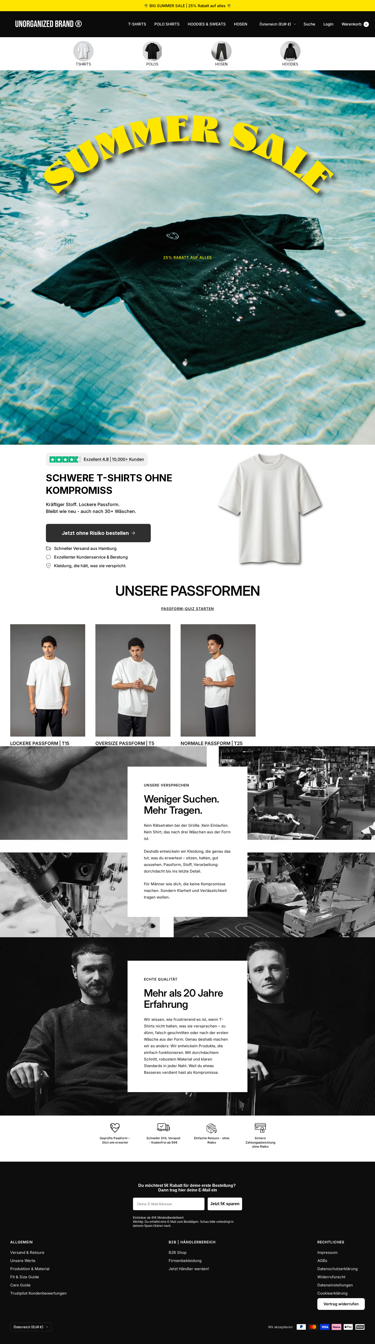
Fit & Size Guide (24, 1276)
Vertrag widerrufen (341, 1303)
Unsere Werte (22, 1260)
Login (328, 24)
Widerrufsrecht (331, 1276)
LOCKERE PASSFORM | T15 (39, 743)
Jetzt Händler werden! (189, 1268)
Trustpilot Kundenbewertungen (38, 1293)
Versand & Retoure (27, 1252)
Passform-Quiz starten (187, 608)
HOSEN (240, 24)
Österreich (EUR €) (275, 24)
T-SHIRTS (137, 24)
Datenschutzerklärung (337, 1268)
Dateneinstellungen (335, 1285)
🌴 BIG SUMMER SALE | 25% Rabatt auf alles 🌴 (187, 5)
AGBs (322, 1260)
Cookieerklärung (332, 1293)
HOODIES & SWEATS (207, 24)
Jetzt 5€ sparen (225, 1204)
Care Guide (20, 1285)
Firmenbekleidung (185, 1260)
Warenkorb (354, 24)
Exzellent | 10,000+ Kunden (114, 459)
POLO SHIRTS (167, 24)
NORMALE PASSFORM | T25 (212, 743)
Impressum (327, 1252)
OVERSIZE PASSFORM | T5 (124, 743)
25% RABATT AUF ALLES (187, 257)
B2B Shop (177, 1252)
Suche (309, 24)
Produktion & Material (29, 1268)
